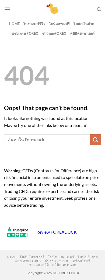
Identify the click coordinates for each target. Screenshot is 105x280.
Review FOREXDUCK (56, 231)
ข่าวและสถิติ (39, 265)
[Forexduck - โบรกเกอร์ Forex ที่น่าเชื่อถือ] (53, 9)
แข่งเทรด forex (25, 33)
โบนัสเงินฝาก (84, 24)
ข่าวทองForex (54, 33)
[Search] (99, 9)
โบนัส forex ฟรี (61, 257)
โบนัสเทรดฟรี (59, 24)
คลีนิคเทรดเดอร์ (82, 33)
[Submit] (95, 139)
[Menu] (7, 9)
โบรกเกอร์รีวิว (34, 24)
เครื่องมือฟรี (81, 261)
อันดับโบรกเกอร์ (32, 257)
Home (14, 24)
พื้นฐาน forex (56, 261)
